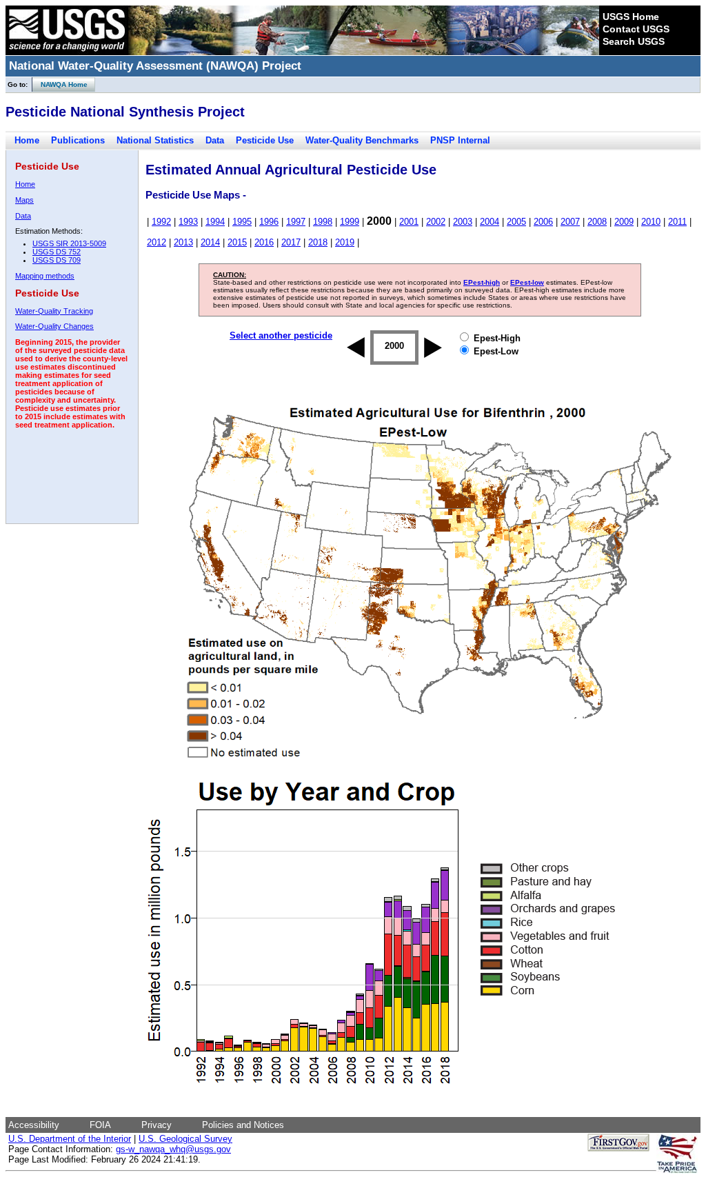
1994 (215, 222)
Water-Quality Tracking (54, 311)
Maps (24, 200)
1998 (322, 222)
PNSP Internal (460, 140)
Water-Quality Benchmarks (361, 140)
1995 (242, 222)
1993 (188, 222)
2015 (237, 242)
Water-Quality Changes (54, 326)
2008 (597, 222)
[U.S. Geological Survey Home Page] (67, 51)
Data (214, 140)
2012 (156, 242)
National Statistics (155, 140)
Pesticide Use (265, 140)
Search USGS (634, 41)
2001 (408, 222)
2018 (317, 242)
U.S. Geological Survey (185, 1139)
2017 (291, 242)
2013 (183, 242)
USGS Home (631, 16)
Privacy (156, 1125)
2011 (677, 222)
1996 (269, 222)
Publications (78, 140)
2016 (264, 242)
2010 (650, 222)
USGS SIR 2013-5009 (69, 243)
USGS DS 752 (56, 252)
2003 (462, 222)
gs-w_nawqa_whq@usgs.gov (173, 1149)
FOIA (100, 1125)
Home (26, 140)
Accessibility (33, 1125)
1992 (161, 222)
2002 (435, 222)
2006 (543, 222)
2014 (210, 242)
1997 (295, 222)
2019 (344, 242)
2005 (516, 222)
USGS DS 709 (56, 260)
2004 (489, 222)
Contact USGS (636, 28)
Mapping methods (44, 276)
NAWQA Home (60, 84)
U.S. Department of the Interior (69, 1139)
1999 (349, 222)
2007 (570, 222)
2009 (624, 222)
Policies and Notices (243, 1125)
